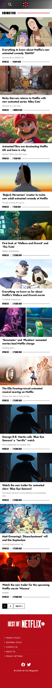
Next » (19, 606)
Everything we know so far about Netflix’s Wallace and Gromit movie (23, 293)
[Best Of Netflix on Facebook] (23, 665)
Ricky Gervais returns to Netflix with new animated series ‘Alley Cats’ (24, 99)
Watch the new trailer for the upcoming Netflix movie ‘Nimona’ (26, 586)
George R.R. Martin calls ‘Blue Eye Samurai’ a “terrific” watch (23, 438)
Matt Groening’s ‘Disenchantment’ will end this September (24, 538)
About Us (10, 652)
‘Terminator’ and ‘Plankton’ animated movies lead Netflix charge (24, 341)
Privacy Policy (13, 638)
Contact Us (11, 647)
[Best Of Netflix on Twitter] (29, 665)
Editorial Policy (14, 642)
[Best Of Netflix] (25, 4)
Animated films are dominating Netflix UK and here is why (25, 148)
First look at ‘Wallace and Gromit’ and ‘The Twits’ (25, 245)
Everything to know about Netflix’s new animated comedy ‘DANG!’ (26, 51)
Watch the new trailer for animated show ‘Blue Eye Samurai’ (23, 487)
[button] (4, 4)
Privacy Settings (14, 656)
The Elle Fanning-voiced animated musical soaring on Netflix (22, 390)
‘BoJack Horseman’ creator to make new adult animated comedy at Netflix (25, 196)
